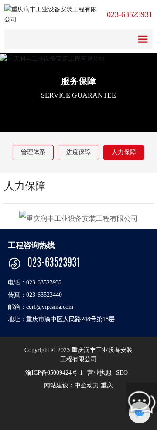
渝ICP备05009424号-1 (54, 372)
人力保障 (124, 152)
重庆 (107, 385)
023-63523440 (44, 294)
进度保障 (78, 152)
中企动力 (87, 385)
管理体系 (33, 152)
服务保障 (78, 80)
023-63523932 (44, 282)
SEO (122, 372)
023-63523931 (130, 14)
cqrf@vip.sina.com (49, 307)
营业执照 (99, 372)
